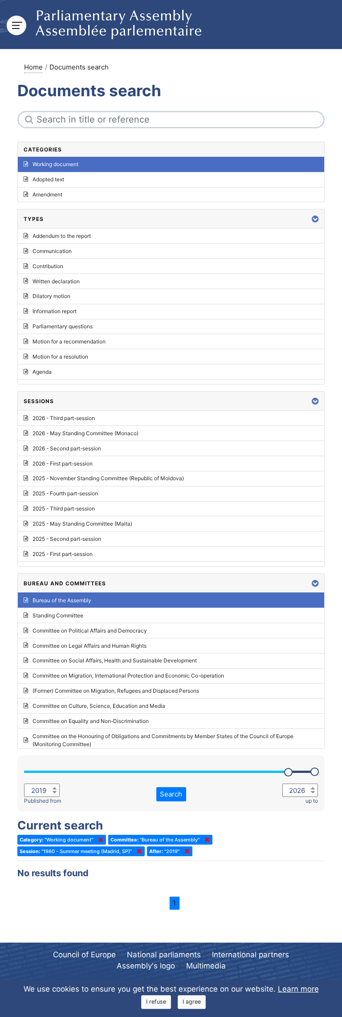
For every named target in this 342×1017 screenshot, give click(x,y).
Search (171, 794)
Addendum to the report (62, 236)
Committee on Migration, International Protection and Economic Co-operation (128, 675)
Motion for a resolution (60, 356)
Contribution (48, 266)
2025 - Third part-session (64, 508)
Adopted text (48, 179)
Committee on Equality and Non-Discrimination (91, 721)
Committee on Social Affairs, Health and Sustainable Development (115, 660)
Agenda (42, 371)
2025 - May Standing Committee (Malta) (82, 523)
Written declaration (56, 281)
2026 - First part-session (63, 463)
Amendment (47, 194)
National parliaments (164, 954)
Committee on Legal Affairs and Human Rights (90, 645)
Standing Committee (58, 615)
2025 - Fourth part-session (65, 493)
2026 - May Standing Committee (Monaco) (85, 433)
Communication (52, 251)
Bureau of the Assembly (62, 600)
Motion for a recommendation (69, 341)
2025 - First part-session (63, 554)
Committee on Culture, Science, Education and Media (99, 706)
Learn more (298, 988)
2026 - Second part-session (67, 448)
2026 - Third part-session (64, 418)
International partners (250, 954)
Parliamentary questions (63, 326)
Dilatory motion (51, 296)
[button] (315, 219)
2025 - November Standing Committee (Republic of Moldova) (108, 478)
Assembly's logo (146, 965)
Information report (55, 311)
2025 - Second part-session (67, 538)
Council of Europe (84, 954)
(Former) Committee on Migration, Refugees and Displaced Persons (116, 690)
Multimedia (206, 965)
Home (33, 67)
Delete (98, 839)
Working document (55, 164)
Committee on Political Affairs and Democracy (90, 630)
